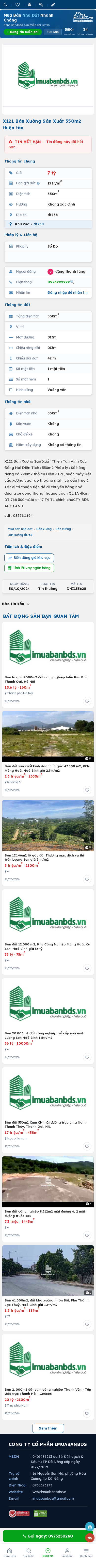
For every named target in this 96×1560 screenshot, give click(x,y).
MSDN (14, 1456)
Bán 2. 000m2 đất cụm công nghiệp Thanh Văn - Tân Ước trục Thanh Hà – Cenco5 (48, 1391)
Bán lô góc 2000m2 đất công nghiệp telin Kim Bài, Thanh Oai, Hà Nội (46, 679)
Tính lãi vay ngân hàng (31, 568)
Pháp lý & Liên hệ (20, 234)
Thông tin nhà (17, 401)
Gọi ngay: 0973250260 (49, 1536)
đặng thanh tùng (67, 271)
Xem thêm (48, 1428)
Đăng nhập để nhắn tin (68, 292)
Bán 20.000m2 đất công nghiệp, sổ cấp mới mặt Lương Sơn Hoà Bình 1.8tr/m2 (44, 1035)
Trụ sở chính (14, 1476)
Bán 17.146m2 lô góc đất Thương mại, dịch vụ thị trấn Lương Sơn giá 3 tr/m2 (44, 857)
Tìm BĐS (53, 32)
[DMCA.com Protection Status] (40, 1513)
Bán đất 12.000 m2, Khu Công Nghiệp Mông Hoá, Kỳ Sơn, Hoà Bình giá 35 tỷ (47, 946)
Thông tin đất (17, 304)
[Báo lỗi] (90, 1526)
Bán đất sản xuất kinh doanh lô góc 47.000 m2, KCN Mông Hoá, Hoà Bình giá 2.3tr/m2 (47, 768)
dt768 (38, 224)
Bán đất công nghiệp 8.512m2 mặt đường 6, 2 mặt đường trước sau (45, 1213)
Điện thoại (18, 1485)
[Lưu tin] (87, 701)
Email (14, 1498)
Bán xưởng (44, 529)
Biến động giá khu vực (32, 557)
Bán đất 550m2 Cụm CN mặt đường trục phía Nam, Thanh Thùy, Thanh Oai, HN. (45, 1124)
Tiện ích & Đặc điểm (23, 546)
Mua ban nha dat (20, 529)
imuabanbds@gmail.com (53, 1498)
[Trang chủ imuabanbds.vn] (82, 17)
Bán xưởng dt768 (20, 535)
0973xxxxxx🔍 (61, 282)
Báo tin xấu (14, 603)
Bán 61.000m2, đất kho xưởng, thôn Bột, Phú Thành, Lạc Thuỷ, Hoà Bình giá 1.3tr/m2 (47, 1302)
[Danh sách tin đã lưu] (18, 4)
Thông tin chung (19, 161)
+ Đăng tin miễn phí (22, 32)
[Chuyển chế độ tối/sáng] (6, 4)
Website (16, 1492)
